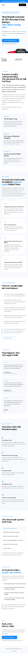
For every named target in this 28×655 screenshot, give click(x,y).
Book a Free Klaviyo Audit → (10, 40)
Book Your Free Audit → (9, 637)
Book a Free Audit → (8, 338)
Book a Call (22, 4)
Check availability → (22, 1)
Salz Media (14, 651)
